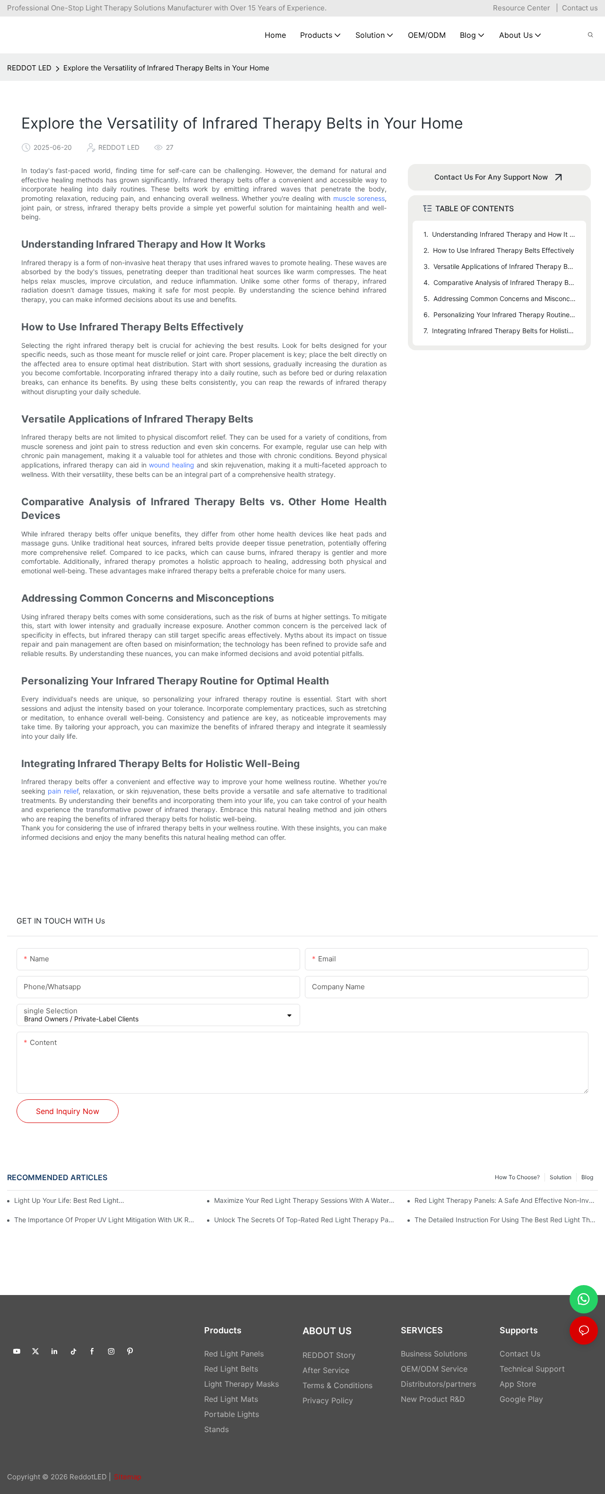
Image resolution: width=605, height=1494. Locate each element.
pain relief (63, 791)
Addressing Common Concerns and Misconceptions (505, 298)
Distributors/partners (438, 1384)
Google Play (521, 1399)
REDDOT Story (328, 1355)
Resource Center (521, 7)
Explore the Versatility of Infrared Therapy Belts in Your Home (166, 67)
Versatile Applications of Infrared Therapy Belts (505, 266)
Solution (560, 1177)
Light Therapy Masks (241, 1384)
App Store (518, 1384)
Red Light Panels (234, 1353)
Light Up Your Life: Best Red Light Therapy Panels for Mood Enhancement (69, 1200)
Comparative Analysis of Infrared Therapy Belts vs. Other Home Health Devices (505, 282)
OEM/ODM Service (434, 1368)
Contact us (580, 7)
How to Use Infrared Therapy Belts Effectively (503, 250)
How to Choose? (517, 1177)
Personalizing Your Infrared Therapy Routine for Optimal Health (505, 315)
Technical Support (532, 1368)
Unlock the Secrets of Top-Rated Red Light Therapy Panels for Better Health (306, 1220)
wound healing (171, 465)
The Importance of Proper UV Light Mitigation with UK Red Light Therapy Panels (106, 1220)
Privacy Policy (327, 1400)
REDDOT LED (29, 67)
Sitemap (127, 1476)
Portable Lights (231, 1414)
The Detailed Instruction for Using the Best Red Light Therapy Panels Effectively (506, 1220)
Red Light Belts (231, 1368)
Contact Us (520, 1353)
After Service (325, 1370)
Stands (216, 1429)
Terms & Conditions (337, 1385)
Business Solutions (434, 1353)
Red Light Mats (231, 1399)
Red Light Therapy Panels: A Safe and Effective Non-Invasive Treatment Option (506, 1200)
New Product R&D (433, 1399)
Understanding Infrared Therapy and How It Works (504, 234)
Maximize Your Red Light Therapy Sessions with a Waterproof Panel (306, 1200)
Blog (587, 1177)
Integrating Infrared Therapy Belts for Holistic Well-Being (504, 331)
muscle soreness (359, 198)
